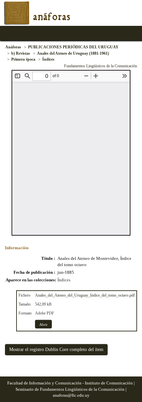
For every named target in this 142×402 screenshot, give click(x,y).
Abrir (43, 324)
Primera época (23, 59)
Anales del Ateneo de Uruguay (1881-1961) (73, 53)
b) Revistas (20, 53)
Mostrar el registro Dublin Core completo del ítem (56, 349)
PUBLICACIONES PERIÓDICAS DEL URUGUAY (73, 47)
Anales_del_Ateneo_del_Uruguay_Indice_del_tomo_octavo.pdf (85, 295)
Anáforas (13, 47)
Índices (48, 59)
